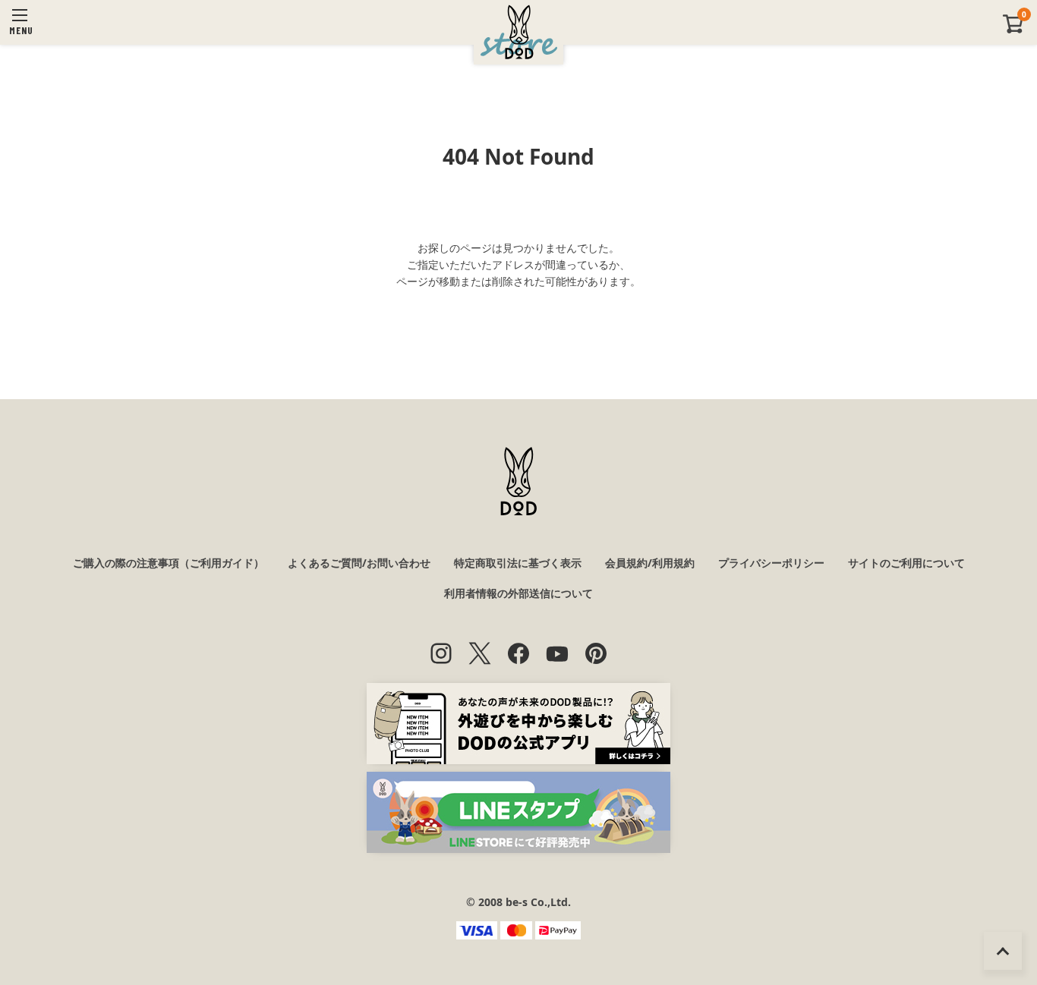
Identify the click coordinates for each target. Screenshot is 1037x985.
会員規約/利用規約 (650, 562)
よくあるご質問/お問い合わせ (359, 562)
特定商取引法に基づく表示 (518, 562)
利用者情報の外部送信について (518, 593)
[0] (1013, 30)
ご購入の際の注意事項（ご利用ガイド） (168, 562)
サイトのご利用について (906, 562)
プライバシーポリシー (771, 562)
